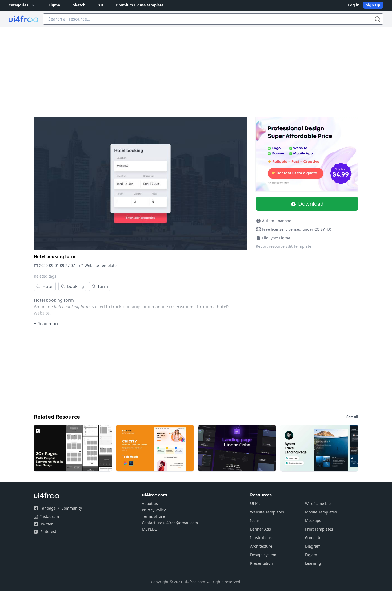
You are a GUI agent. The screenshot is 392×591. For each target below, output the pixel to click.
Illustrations (261, 537)
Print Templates (319, 529)
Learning (313, 563)
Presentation (261, 563)
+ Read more (46, 324)
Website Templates (101, 265)
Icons (255, 520)
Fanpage (48, 508)
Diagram (313, 546)
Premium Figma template (139, 4)
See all (352, 416)
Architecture (261, 546)
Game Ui (312, 537)
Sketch (79, 4)
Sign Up (373, 4)
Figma (54, 4)
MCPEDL (149, 529)
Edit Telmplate (298, 246)
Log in (353, 4)
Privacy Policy (154, 509)
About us (150, 503)
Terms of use (153, 516)
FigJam (311, 554)
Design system (263, 554)
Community (71, 508)
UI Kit (255, 503)
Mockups (313, 520)
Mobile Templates (321, 512)
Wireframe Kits (318, 503)
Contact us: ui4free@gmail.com (170, 522)
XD (100, 4)
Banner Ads (260, 529)
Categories (18, 4)
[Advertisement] (196, 67)
